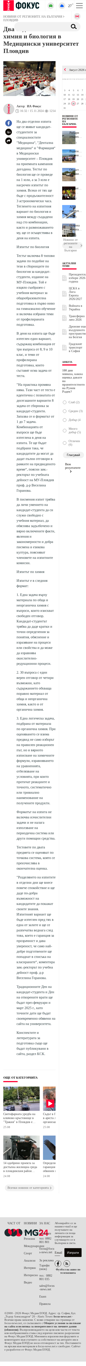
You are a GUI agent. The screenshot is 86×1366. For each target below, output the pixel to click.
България (30, 1231)
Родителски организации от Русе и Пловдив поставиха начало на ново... (76, 153)
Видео (28, 1282)
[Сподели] (8, 141)
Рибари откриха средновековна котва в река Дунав (76, 135)
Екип (42, 1296)
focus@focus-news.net (46, 1250)
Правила (44, 1304)
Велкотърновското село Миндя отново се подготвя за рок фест (76, 190)
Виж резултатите (72, 466)
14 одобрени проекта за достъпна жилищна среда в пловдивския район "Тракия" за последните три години (20, 1167)
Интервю (30, 1268)
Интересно (31, 1275)
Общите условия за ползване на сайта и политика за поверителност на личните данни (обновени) (42, 1326)
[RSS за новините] (67, 1263)
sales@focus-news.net (46, 1287)
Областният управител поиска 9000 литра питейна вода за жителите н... (76, 172)
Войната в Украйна (75, 307)
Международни (31, 1246)
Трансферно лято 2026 (77, 318)
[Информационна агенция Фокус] (58, 1263)
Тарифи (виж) (44, 1267)
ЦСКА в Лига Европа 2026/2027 (75, 294)
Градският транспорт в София (75, 347)
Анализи (30, 1260)
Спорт (28, 1253)
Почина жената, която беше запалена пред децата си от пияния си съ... (75, 227)
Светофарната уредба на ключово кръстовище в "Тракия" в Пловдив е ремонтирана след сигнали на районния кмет (19, 1118)
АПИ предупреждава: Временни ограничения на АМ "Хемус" (76, 209)
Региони (29, 1238)
